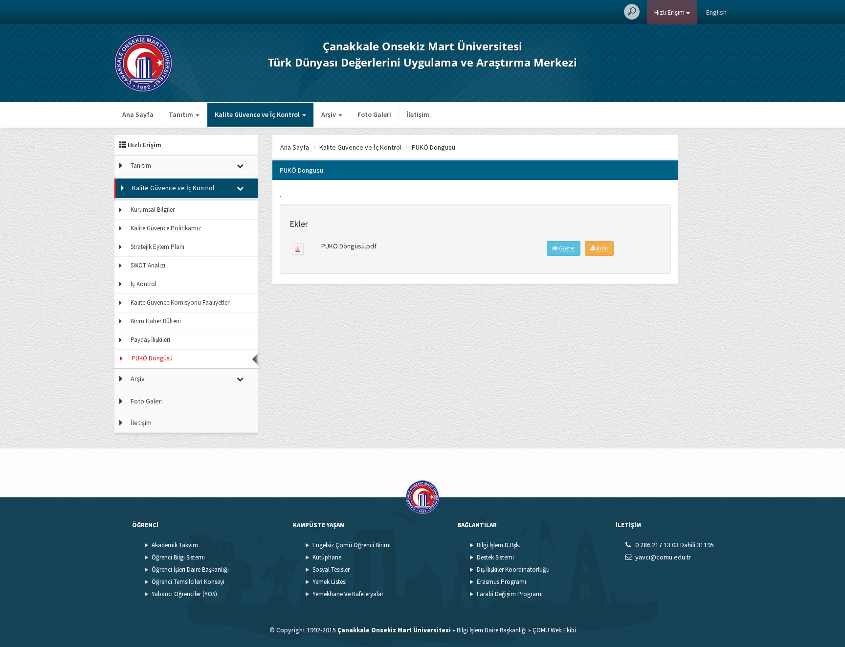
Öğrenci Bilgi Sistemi (178, 557)
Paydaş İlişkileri (150, 339)
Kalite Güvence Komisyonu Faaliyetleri (181, 302)
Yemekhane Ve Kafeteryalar (347, 594)
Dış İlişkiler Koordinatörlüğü (513, 569)
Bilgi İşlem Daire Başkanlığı (492, 630)
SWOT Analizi (148, 265)
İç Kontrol (143, 284)
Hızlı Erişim (670, 12)
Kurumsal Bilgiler (153, 209)
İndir (602, 248)
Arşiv (138, 378)
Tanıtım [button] (182, 114)
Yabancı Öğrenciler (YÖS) (184, 594)
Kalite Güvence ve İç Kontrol (173, 187)
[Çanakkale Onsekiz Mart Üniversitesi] (143, 62)
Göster (566, 248)
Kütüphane (326, 557)
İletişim (417, 114)
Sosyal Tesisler (331, 569)
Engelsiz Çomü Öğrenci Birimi (351, 545)
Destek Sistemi (495, 557)
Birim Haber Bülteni (156, 321)
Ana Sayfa (138, 114)
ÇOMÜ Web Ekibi (554, 630)
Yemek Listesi (329, 582)
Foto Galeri (374, 114)
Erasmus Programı (501, 582)
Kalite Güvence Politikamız (166, 228)
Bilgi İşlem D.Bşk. (498, 545)
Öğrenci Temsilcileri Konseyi (188, 582)
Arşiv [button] (329, 114)
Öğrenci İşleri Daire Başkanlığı (190, 569)
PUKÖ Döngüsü (152, 358)
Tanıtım (141, 165)
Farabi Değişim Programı (510, 594)
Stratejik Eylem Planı (157, 247)
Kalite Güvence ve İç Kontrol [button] (258, 114)
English (716, 12)
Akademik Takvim (175, 545)
